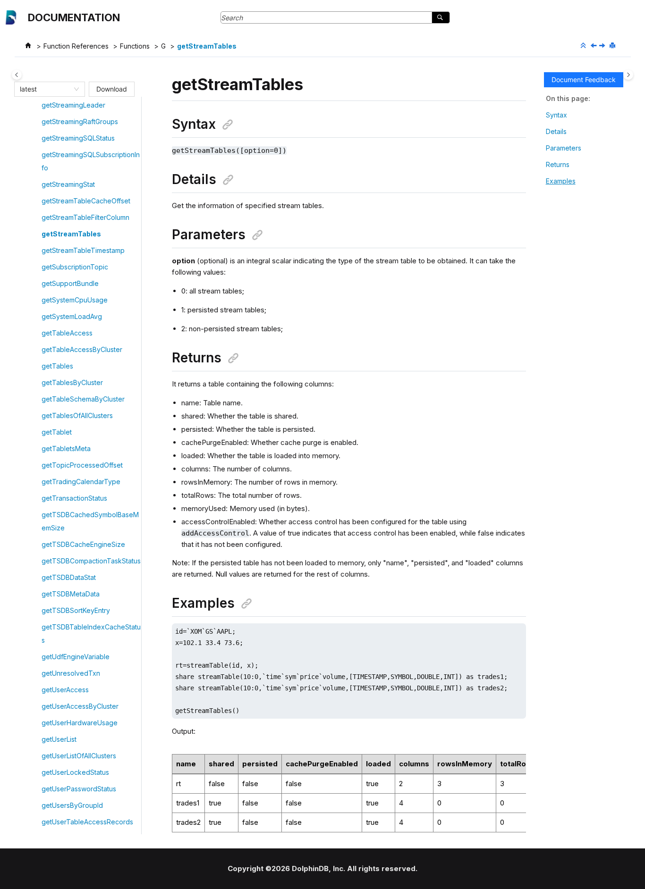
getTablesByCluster (72, 382)
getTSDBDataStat (69, 577)
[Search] (441, 17)
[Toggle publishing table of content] (17, 75)
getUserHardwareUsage (80, 723)
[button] (38, 105)
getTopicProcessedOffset (82, 465)
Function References (76, 46)
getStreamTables (207, 46)
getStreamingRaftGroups (80, 121)
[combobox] (45, 89)
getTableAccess (67, 333)
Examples (561, 181)
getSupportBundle (70, 283)
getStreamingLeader (73, 105)
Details (556, 131)
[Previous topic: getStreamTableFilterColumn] (594, 46)
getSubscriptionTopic (75, 267)
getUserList (59, 739)
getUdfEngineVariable (76, 657)
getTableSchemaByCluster (83, 399)
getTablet (57, 432)
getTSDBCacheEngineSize (83, 544)
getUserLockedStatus (75, 772)
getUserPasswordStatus (79, 789)
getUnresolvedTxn (71, 673)
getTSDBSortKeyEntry (76, 610)
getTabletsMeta (66, 448)
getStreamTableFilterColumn (85, 217)
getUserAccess (65, 690)
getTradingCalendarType (81, 482)
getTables (57, 366)
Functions (135, 46)
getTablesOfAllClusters (77, 415)
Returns (557, 164)
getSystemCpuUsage (75, 300)
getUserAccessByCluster (80, 706)
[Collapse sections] (584, 46)
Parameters (563, 148)
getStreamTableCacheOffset (86, 201)
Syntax (556, 115)
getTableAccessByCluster (82, 349)
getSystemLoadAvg (72, 316)
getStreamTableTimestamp (83, 250)
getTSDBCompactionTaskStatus (91, 561)
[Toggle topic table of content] (628, 75)
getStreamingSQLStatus (78, 138)
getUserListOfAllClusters (79, 756)
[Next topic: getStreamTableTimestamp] (603, 46)
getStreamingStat (68, 184)
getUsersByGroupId (72, 805)
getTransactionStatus (74, 498)
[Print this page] (613, 46)
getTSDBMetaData (71, 594)
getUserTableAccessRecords (87, 822)
